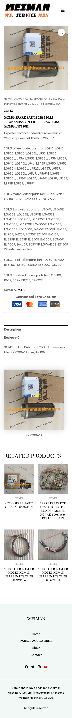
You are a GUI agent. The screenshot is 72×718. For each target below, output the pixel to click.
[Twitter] (32, 666)
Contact (36, 655)
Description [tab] (12, 329)
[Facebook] (26, 666)
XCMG (18, 98)
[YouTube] (45, 666)
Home (8, 98)
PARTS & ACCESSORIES (36, 641)
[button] (61, 32)
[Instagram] (39, 666)
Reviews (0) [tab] (12, 337)
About (36, 648)
